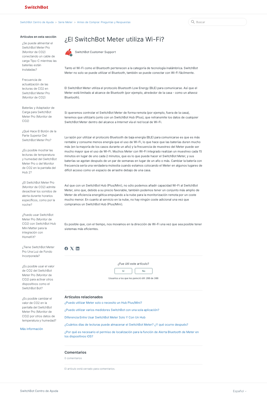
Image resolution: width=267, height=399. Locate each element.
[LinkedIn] (77, 248)
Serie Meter (65, 22)
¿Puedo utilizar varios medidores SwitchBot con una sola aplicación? (112, 310)
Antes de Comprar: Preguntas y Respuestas (104, 22)
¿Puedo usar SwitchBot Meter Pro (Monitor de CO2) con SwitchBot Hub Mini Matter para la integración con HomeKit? (39, 226)
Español (239, 391)
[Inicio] (36, 7)
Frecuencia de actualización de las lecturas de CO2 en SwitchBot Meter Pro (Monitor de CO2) (36, 88)
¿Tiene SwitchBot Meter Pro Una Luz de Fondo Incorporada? (38, 251)
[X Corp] (72, 248)
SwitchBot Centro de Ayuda (37, 22)
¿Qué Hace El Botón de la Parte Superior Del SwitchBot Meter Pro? (39, 135)
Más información (31, 329)
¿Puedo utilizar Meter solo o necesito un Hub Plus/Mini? (103, 302)
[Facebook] (66, 248)
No (143, 270)
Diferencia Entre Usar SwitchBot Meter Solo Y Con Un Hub (105, 317)
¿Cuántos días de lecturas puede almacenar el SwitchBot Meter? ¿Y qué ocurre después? (126, 324)
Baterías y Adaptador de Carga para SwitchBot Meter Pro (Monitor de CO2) (38, 114)
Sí (123, 270)
